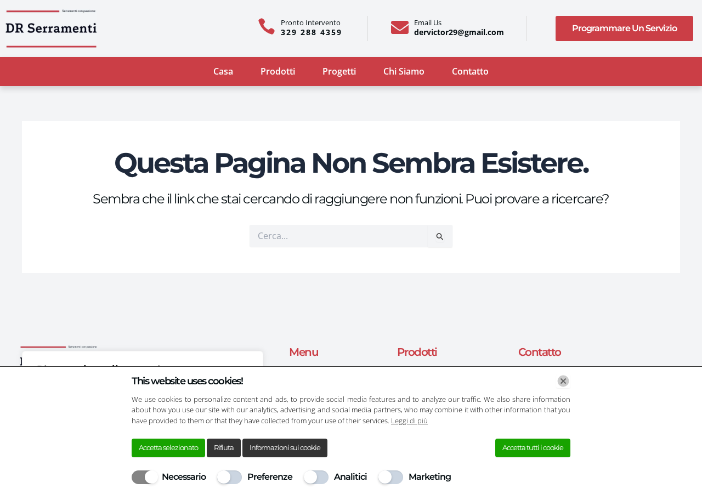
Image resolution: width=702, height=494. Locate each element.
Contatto (470, 71)
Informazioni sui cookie (285, 447)
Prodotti (278, 71)
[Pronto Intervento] (266, 26)
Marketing (430, 477)
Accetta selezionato (168, 447)
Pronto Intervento (311, 22)
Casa (223, 71)
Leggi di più (409, 420)
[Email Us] (400, 27)
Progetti (339, 71)
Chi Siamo (403, 71)
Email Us (427, 22)
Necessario (184, 477)
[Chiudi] (563, 381)
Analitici (350, 477)
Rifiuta (224, 447)
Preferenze (269, 477)
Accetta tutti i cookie (532, 447)
